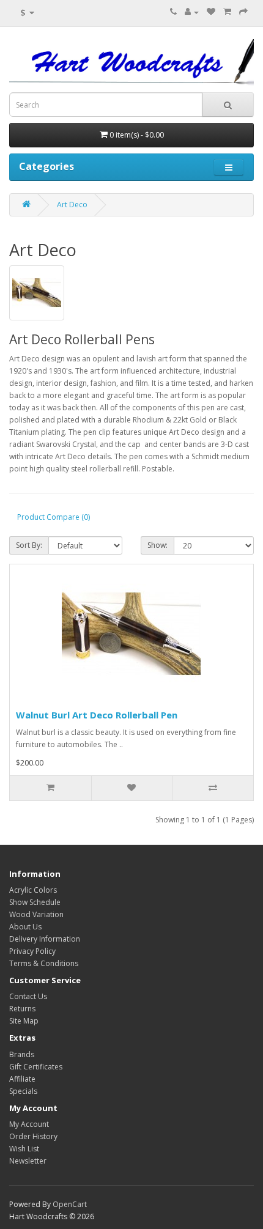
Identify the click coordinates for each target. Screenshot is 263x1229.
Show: (157, 545)
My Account (29, 1124)
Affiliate (22, 1079)
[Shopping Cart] (227, 12)
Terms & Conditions (43, 963)
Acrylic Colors (33, 890)
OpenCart (70, 1204)
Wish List (24, 1148)
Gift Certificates (35, 1066)
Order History (33, 1136)
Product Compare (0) (53, 517)
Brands (21, 1054)
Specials (23, 1091)
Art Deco (72, 204)
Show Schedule (35, 902)
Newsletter (27, 1161)
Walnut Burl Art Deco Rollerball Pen (96, 715)
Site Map (24, 1021)
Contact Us (28, 996)
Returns (22, 1008)
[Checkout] (243, 12)
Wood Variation (36, 914)
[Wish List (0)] (211, 12)
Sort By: (29, 545)
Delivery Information (44, 939)
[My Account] (192, 12)
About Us (25, 926)
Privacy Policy (32, 951)
